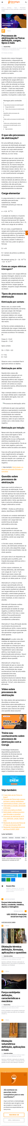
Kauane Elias (7, 46)
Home (2, 7)
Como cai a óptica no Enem (12, 810)
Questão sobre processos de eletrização (11, 114)
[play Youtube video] (14, 721)
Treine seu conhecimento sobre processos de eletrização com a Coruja (12, 125)
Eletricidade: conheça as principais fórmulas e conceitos (12, 469)
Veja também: (9, 129)
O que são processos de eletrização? (13, 105)
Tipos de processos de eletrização (14, 109)
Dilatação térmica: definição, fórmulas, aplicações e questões (13, 949)
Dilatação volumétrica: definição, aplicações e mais (13, 1045)
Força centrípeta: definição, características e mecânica (10, 997)
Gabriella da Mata (8, 956)
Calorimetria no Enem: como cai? (14, 803)
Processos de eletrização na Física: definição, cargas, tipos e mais (13, 818)
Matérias (9, 7)
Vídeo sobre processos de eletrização (13, 119)
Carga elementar (9, 107)
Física (15, 7)
